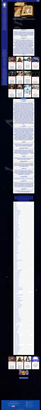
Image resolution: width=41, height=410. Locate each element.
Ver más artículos (24, 98)
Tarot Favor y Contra (4, 16)
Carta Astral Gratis (4, 19)
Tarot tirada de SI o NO (4, 17)
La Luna (4, 66)
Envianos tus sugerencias (29, 404)
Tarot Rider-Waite (4, 78)
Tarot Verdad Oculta (4, 13)
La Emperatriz (4, 58)
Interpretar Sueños (4, 52)
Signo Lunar (4, 24)
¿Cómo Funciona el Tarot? (12, 91)
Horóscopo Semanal (4, 27)
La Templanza (4, 64)
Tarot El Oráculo (4, 9)
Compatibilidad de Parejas (4, 76)
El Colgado (4, 63)
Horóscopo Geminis (4, 70)
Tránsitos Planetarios (4, 20)
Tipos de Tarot (4, 28)
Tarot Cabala (4, 17)
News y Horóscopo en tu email (29, 402)
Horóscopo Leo (4, 71)
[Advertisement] (4, 39)
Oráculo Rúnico (4, 22)
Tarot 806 (4, 84)
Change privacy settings (13, 404)
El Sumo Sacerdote (4, 59)
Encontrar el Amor (4, 11)
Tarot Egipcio (4, 79)
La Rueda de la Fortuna (4, 62)
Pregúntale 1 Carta (4, 8)
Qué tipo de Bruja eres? (4, 54)
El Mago (4, 57)
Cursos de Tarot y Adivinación (4, 80)
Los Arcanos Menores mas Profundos (35, 91)
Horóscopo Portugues (4, 75)
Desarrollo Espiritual (4, 12)
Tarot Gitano (4, 18)
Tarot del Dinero (4, 14)
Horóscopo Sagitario (4, 73)
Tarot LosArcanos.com (14, 401)
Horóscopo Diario (4, 26)
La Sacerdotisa (4, 58)
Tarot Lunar (35, 362)
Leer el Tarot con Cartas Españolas (20, 78)
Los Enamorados (4, 60)
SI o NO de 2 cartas (4, 18)
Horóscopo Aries (4, 69)
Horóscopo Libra (4, 72)
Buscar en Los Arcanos (29, 401)
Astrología (4, 50)
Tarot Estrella (4, 15)
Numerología (4, 82)
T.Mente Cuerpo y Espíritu (4, 19)
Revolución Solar (4, 20)
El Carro (4, 60)
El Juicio (4, 67)
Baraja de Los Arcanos (4, 56)
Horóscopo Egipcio (4, 81)
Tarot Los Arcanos (19, 0)
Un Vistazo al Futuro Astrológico (35, 79)
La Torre (4, 65)
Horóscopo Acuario (4, 74)
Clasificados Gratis (4, 53)
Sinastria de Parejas (4, 21)
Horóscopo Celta (4, 55)
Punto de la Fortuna (4, 25)
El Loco (4, 57)
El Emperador (4, 59)
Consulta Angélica (4, 23)
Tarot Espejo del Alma (4, 10)
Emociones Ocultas (4, 51)
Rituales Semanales (4, 29)
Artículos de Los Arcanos (29, 403)
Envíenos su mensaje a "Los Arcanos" (14, 405)
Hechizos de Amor (4, 83)
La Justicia (4, 61)
